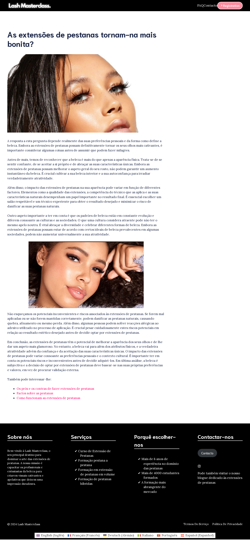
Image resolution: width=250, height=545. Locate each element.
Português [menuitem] (169, 535)
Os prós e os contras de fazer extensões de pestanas (55, 389)
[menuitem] (50, 535)
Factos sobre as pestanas (35, 393)
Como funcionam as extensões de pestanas (48, 398)
